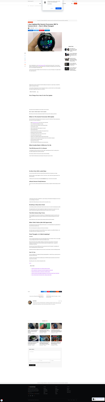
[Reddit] (25, 64)
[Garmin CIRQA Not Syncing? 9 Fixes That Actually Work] (67, 64)
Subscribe (58, 8)
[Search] (71, 3)
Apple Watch (57, 389)
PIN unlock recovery (36, 122)
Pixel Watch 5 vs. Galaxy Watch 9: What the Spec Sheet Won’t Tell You (73, 50)
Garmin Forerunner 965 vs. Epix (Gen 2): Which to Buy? (41, 271)
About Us (68, 388)
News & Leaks (45, 393)
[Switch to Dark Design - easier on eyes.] (73, 3)
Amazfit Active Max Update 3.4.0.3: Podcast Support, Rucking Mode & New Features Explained (56, 331)
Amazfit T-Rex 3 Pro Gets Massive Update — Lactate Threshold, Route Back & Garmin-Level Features (33, 331)
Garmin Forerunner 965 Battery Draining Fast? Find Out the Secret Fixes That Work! (45, 273)
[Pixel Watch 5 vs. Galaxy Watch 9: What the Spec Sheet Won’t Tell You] (67, 49)
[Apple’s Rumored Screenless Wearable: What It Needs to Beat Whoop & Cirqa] (67, 59)
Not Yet (52, 8)
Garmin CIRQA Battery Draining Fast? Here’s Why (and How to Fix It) (73, 54)
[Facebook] (25, 55)
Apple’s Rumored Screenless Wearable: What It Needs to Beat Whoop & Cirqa (73, 59)
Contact (68, 389)
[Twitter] (25, 57)
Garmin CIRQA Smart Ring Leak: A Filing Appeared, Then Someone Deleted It (73, 69)
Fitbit (56, 392)
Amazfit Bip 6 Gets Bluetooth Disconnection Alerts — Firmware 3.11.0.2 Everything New (45, 331)
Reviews (45, 388)
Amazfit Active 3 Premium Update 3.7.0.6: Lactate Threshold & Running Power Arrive (33, 343)
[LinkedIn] (25, 59)
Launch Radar (63, 3)
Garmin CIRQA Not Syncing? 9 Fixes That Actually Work (73, 64)
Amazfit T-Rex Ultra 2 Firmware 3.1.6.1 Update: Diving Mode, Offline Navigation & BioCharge (44, 343)
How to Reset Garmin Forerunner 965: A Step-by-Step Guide (42, 274)
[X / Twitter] (34, 395)
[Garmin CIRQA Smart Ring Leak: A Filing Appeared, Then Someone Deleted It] (67, 68)
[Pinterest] (25, 61)
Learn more (66, 20)
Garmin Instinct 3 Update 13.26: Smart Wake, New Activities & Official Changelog (56, 343)
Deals (75, 3)
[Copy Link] (25, 66)
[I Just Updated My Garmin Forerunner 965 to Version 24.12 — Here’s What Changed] (45, 41)
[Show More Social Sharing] (51, 30)
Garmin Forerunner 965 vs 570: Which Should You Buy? (41, 268)
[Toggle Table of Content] (37, 92)
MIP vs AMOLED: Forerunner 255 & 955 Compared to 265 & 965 (42, 270)
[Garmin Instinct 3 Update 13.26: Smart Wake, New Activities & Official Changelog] (56, 338)
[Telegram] (25, 62)
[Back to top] (76, 400)
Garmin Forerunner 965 (41, 65)
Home (40, 3)
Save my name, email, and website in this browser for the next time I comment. (40, 362)
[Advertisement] (52, 13)
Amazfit (56, 393)
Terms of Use (68, 392)
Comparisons (45, 389)
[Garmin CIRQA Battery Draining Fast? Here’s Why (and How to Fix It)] (67, 54)
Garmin (56, 388)
